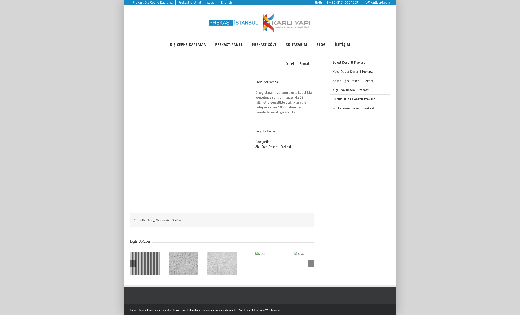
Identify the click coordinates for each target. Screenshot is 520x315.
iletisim (320, 2)
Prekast (134, 309)
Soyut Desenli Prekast (349, 62)
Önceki (291, 64)
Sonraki (305, 64)
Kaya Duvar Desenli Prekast (353, 72)
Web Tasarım (272, 309)
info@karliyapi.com (376, 2)
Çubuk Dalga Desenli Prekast (354, 99)
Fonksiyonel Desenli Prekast (354, 108)
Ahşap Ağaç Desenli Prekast (353, 81)
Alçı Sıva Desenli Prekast (273, 147)
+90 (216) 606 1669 (343, 2)
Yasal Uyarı (245, 309)
